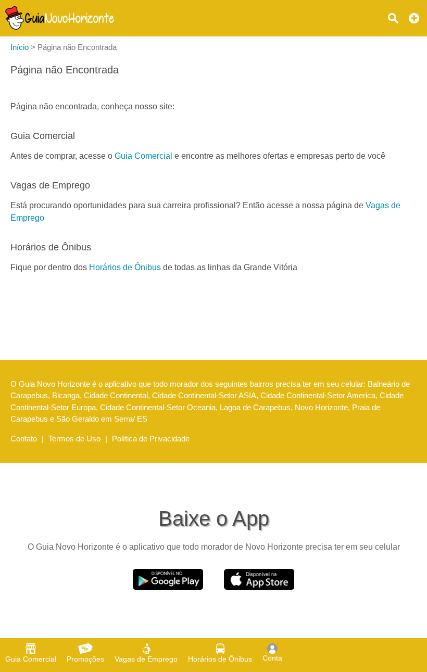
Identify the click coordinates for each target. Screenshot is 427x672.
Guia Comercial (143, 155)
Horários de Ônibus (125, 267)
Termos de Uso (74, 438)
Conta (272, 658)
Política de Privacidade (151, 438)
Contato (23, 438)
